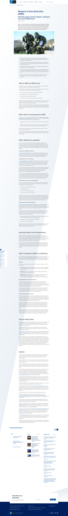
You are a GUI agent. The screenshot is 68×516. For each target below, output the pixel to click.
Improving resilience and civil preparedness (3, 263)
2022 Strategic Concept (24, 415)
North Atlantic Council (23, 322)
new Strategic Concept (38, 399)
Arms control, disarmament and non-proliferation (17, 437)
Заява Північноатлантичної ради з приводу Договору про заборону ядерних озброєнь (49, 469)
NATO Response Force (24, 378)
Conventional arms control (17, 446)
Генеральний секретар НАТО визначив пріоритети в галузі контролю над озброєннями (35, 450)
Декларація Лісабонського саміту (48, 475)
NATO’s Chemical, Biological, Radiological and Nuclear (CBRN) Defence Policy (49, 449)
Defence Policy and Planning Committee (25, 333)
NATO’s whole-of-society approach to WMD (3, 256)
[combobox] (52, 1)
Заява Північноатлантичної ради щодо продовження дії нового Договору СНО (35, 456)
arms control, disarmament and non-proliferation (32, 257)
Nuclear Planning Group (23, 327)
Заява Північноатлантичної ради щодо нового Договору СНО (50, 445)
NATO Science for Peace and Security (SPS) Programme (28, 204)
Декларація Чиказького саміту (47, 472)
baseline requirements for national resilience (34, 237)
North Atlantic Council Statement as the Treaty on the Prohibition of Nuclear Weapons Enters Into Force (50, 457)
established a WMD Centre (25, 374)
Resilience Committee (23, 331)
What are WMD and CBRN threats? (3, 252)
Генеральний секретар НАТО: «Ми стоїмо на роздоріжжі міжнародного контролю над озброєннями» (35, 445)
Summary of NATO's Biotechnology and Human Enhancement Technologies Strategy (49, 441)
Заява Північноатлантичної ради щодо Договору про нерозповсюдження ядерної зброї (50, 437)
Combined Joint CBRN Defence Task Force (26, 153)
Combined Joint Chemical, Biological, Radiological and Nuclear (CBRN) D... (18, 442)
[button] (52, 1)
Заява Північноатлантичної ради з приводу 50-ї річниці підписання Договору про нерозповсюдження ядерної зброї (50, 462)
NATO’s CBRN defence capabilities (3, 259)
